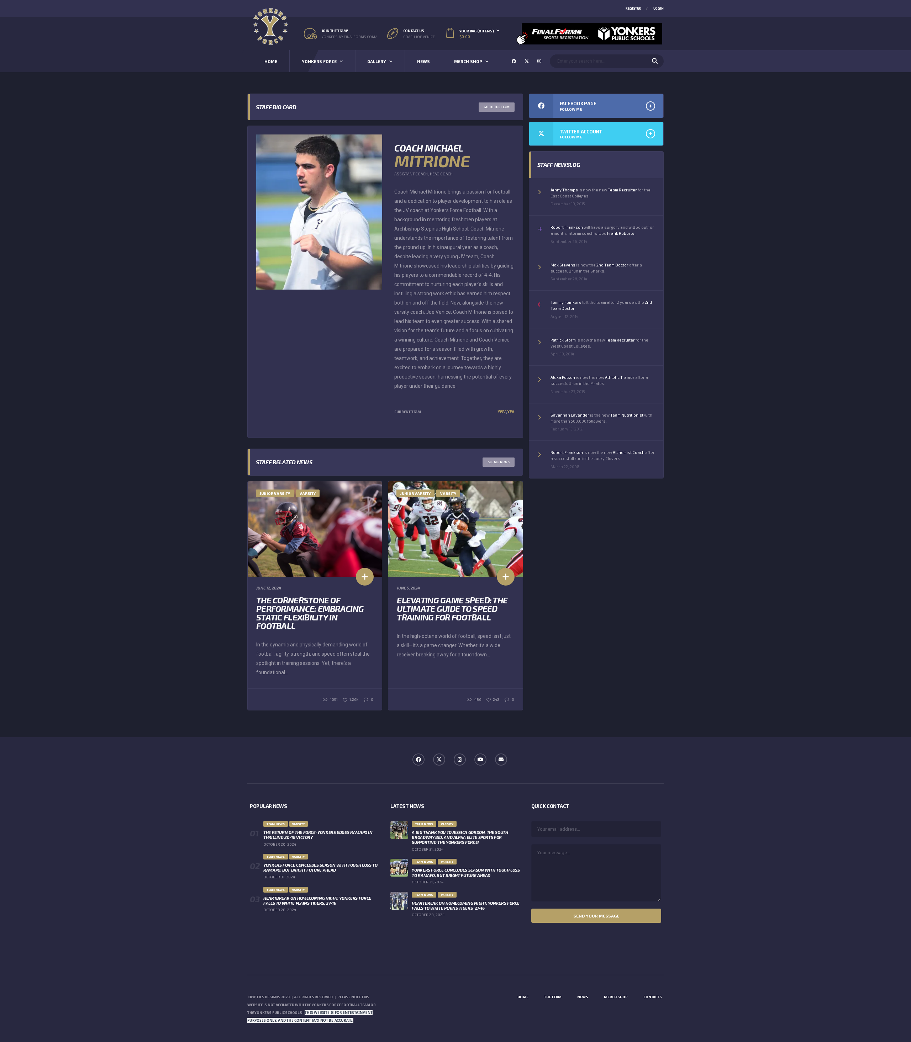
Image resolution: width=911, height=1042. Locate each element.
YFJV (501, 411)
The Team (553, 997)
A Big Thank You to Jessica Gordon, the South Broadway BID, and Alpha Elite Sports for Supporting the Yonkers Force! (460, 837)
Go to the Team (497, 107)
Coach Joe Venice (419, 37)
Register (633, 8)
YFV (510, 411)
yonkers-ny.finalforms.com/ (349, 37)
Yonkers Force (319, 61)
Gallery (376, 61)
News (423, 61)
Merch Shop (468, 61)
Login (658, 8)
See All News (499, 462)
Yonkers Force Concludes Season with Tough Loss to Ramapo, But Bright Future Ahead (320, 867)
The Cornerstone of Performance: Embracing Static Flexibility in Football (310, 613)
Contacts (652, 997)
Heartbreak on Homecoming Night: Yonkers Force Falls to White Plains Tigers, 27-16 (317, 900)
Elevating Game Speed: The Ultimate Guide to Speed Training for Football (452, 608)
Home (270, 61)
